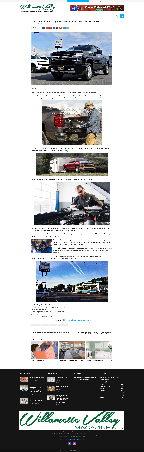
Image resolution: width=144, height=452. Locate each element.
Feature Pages (38, 16)
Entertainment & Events (52, 16)
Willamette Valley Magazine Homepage (76, 320)
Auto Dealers (98, 16)
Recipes (102, 384)
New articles (46, 1)
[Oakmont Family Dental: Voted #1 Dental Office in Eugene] (24, 401)
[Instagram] (118, 16)
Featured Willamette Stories (107, 395)
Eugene (102, 388)
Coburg (102, 397)
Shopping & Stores (67, 16)
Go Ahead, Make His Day (38, 360)
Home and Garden (104, 393)
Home (21, 16)
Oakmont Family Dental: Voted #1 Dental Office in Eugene (107, 1)
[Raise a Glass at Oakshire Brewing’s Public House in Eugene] (51, 388)
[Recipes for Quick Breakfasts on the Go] (24, 379)
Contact (62, 1)
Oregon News (103, 379)
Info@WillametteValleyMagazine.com (75, 439)
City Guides (28, 16)
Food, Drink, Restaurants (106, 386)
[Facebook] (116, 16)
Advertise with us (54, 1)
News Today (103, 382)
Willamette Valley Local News (107, 377)
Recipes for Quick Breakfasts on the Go (36, 378)
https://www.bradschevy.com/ (46, 316)
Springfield (103, 390)
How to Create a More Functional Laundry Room (99, 360)
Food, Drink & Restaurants (83, 16)
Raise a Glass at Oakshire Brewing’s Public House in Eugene (62, 388)
